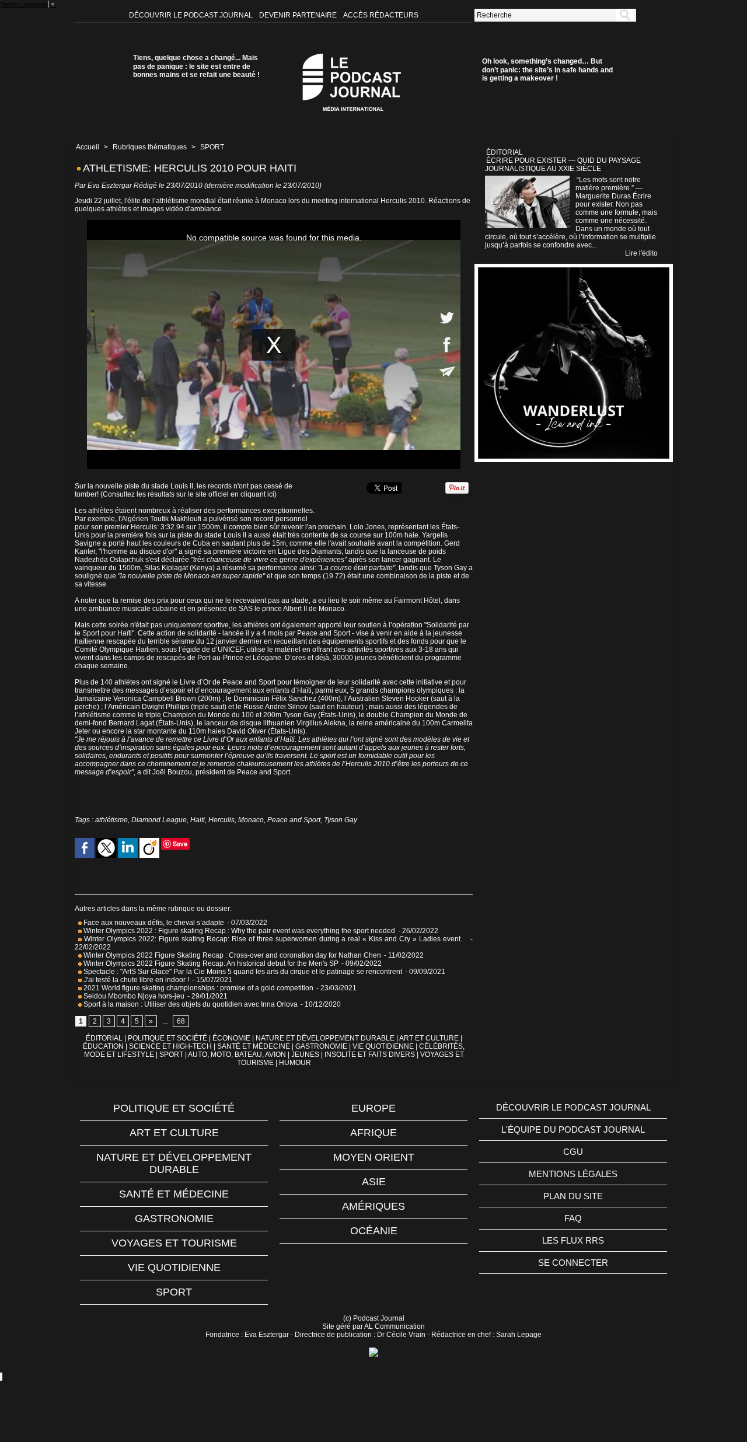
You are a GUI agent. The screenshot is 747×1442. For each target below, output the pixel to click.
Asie (374, 1182)
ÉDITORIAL (104, 1038)
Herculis (221, 820)
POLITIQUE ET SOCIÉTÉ (167, 1038)
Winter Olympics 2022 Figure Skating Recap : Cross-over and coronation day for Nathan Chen (231, 955)
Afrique (373, 1133)
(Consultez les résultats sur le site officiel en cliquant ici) (188, 494)
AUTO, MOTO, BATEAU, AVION (237, 1054)
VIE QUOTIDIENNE (383, 1046)
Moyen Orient (373, 1157)
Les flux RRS (573, 1240)
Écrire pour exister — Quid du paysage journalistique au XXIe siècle (563, 164)
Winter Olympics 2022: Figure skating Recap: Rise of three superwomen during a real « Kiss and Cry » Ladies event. (274, 939)
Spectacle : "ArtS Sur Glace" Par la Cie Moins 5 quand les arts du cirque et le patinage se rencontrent (242, 972)
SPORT (212, 147)
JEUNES (305, 1054)
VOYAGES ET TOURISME (174, 1243)
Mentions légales (573, 1174)
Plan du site (573, 1196)
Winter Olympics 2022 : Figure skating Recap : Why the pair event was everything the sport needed (238, 931)
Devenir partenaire (298, 15)
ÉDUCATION (103, 1046)
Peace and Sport (293, 820)
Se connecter (573, 1263)
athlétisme (111, 820)
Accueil (87, 147)
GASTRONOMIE (321, 1046)
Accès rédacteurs (380, 15)
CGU (573, 1152)
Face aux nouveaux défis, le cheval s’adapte (154, 923)
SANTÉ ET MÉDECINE (253, 1046)
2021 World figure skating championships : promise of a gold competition (197, 988)
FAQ (573, 1218)
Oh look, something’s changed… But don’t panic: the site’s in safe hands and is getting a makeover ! (547, 69)
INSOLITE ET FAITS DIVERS (369, 1054)
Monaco (251, 820)
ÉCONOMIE (231, 1038)
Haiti (197, 820)
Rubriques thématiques (150, 147)
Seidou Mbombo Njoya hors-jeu (133, 996)
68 (181, 1021)
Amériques (373, 1206)
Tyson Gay (340, 820)
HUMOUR (295, 1063)
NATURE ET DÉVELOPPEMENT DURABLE (325, 1038)
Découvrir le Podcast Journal (191, 15)
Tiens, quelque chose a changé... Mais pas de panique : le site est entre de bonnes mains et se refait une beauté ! (196, 66)
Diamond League (159, 820)
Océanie (373, 1231)
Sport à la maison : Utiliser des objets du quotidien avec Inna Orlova (190, 1004)
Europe (373, 1108)
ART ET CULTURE (429, 1038)
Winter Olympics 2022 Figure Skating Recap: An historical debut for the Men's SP (210, 963)
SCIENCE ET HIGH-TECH (171, 1046)
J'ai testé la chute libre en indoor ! (135, 980)
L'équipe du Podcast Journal (573, 1129)
